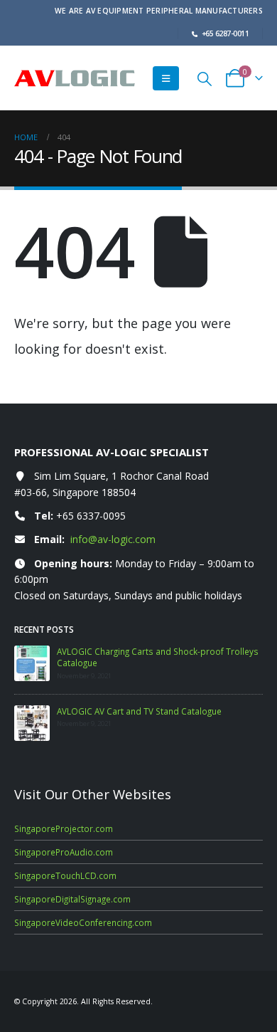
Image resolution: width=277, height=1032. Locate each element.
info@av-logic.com (113, 539)
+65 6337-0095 (91, 515)
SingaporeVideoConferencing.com (83, 922)
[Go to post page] (32, 663)
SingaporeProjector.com (63, 828)
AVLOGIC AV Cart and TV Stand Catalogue (139, 711)
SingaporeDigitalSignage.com (72, 899)
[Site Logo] (74, 78)
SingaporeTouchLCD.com (65, 875)
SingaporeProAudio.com (63, 852)
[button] (166, 78)
